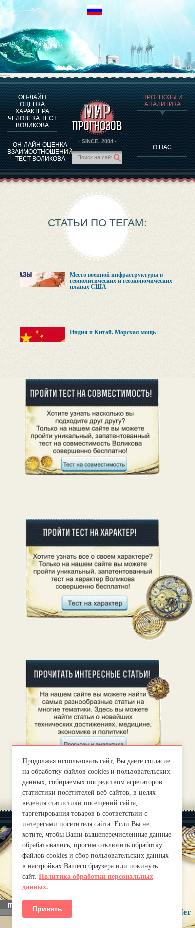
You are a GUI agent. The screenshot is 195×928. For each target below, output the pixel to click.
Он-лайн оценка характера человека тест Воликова (32, 111)
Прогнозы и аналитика (162, 101)
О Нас (162, 147)
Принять (47, 909)
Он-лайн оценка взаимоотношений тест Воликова (40, 151)
